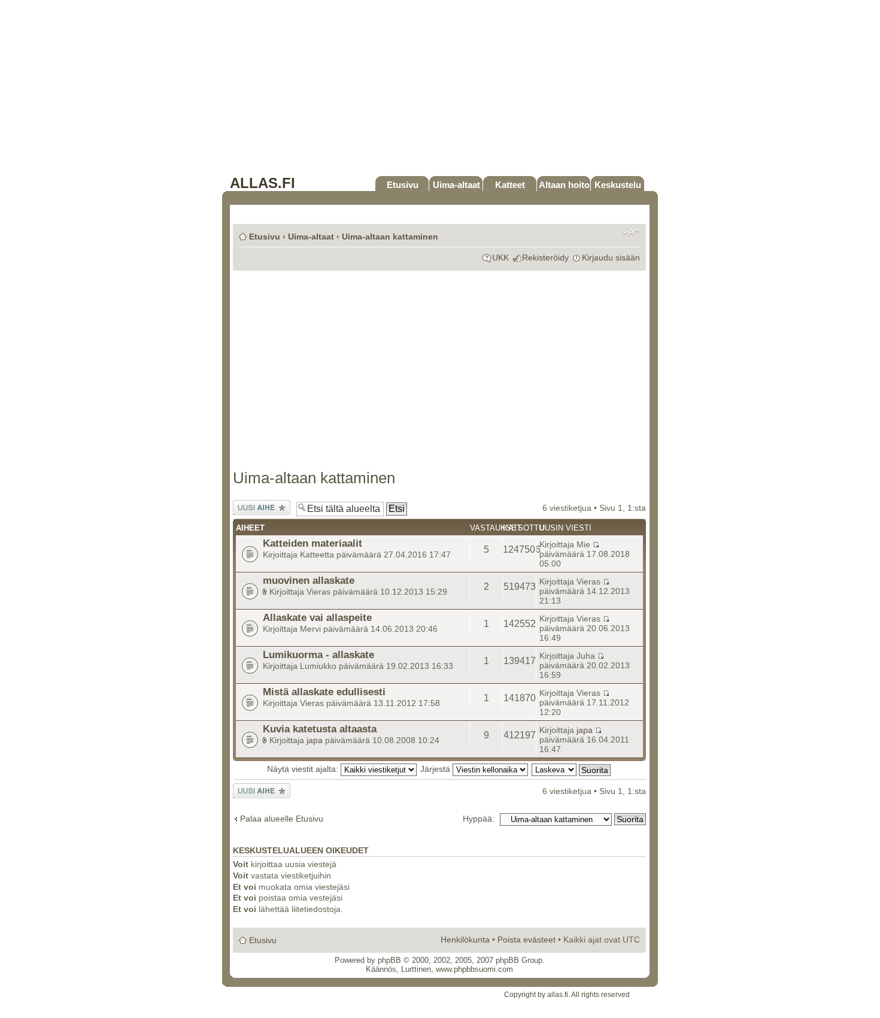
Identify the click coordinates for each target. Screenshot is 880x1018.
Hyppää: (478, 818)
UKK (500, 257)
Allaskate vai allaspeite (317, 617)
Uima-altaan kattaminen (390, 236)
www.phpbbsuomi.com (474, 969)
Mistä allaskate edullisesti (324, 692)
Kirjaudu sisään (611, 257)
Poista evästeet (526, 939)
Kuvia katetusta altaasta (320, 729)
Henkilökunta (465, 939)
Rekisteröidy (545, 257)
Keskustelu (617, 185)
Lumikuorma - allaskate (318, 655)
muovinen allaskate (308, 580)
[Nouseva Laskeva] (572, 769)
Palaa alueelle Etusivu (281, 818)
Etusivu (402, 185)
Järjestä (436, 769)
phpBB (389, 960)
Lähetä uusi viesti (255, 507)
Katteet (510, 185)
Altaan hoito (564, 185)
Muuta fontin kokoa (631, 232)
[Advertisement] (440, 91)
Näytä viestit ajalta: (304, 769)
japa (315, 740)
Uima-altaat (456, 185)
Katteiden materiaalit (312, 543)
